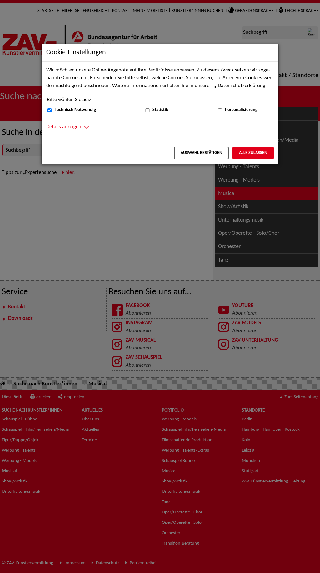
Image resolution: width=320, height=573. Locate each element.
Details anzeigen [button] (63, 127)
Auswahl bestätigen (201, 152)
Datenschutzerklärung (241, 85)
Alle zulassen (253, 152)
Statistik (160, 110)
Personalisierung (241, 110)
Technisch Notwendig (75, 110)
